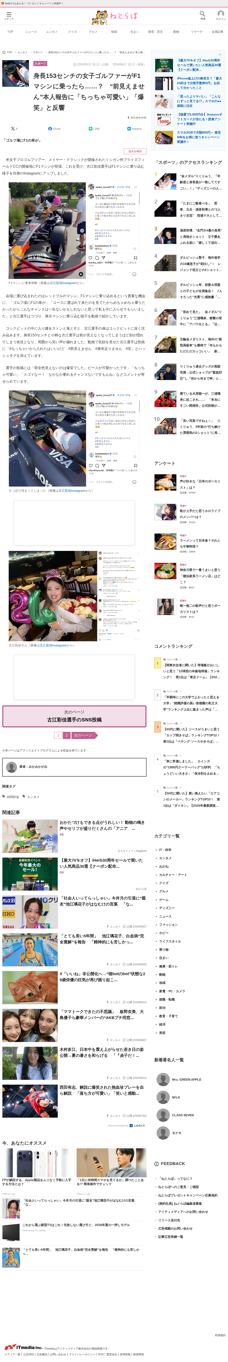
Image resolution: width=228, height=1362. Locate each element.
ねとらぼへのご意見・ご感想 (176, 1187)
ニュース (31, 31)
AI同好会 (13, 797)
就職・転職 (167, 999)
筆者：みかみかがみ (33, 766)
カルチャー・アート (173, 875)
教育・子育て (168, 1016)
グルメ (93, 31)
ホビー (164, 933)
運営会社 (112, 1354)
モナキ (176, 1133)
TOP (10, 31)
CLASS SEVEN (183, 1115)
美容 (162, 1033)
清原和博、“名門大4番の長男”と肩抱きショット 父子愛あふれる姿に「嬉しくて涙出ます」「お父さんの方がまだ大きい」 (201, 242)
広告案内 (42, 1354)
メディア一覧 (12, 1354)
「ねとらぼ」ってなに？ (173, 1178)
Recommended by (118, 1125)
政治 (162, 1007)
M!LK (176, 1097)
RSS (101, 1354)
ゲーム (164, 899)
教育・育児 (155, 31)
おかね (164, 866)
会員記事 (217, 31)
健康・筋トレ (168, 966)
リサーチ (197, 31)
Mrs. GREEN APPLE (186, 1079)
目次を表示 (135, 151)
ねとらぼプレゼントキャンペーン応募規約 (186, 1195)
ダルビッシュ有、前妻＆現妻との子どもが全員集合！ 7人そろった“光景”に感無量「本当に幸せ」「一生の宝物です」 (201, 297)
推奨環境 (138, 1354)
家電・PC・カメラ (172, 991)
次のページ (83, 735)
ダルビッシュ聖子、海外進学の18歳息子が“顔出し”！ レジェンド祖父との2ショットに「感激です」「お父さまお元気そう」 (201, 270)
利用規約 (220, 1335)
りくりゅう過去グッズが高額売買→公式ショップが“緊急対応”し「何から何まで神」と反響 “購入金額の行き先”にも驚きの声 (201, 378)
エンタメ (52, 31)
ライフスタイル (170, 941)
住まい (134, 31)
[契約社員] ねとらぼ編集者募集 (178, 1203)
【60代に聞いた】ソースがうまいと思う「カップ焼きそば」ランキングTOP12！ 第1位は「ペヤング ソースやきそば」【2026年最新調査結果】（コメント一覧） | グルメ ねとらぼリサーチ (193, 741)
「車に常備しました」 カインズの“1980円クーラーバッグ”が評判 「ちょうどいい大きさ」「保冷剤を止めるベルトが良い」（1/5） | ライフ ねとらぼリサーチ (191, 773)
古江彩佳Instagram (63, 283)
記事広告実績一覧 (168, 1236)
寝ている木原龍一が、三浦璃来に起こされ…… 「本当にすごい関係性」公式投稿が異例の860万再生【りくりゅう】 (200, 406)
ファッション (168, 924)
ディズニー (167, 908)
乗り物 (164, 949)
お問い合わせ (58, 1354)
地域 (114, 31)
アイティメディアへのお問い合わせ (181, 1212)
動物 (176, 31)
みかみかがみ (138, 117)
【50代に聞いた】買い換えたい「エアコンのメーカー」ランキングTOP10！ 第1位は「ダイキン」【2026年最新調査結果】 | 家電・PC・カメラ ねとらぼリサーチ (191, 805)
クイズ (72, 31)
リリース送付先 (167, 1220)
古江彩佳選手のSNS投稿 (74, 720)
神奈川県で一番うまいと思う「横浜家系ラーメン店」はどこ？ (200, 576)
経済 (162, 1024)
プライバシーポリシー (82, 1354)
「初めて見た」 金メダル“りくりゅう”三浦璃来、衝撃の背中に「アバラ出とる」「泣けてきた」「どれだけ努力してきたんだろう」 (201, 324)
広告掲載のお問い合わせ (173, 1228)
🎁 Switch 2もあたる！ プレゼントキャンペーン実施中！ (32, 3)
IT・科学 (165, 850)
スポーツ (40, 63)
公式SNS (29, 1354)
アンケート (164, 463)
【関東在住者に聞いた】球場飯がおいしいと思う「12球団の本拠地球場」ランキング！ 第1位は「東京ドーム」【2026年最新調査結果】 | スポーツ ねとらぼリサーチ (191, 677)
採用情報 (125, 1354)
